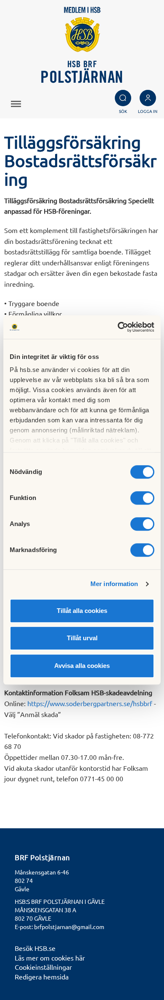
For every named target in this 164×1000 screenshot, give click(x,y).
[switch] (142, 498)
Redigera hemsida (42, 976)
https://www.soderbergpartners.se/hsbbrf (89, 703)
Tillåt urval (82, 637)
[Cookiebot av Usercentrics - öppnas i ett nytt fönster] (118, 327)
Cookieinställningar (43, 967)
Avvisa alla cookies (82, 665)
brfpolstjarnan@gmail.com (69, 926)
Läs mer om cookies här (50, 957)
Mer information (114, 583)
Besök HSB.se (35, 948)
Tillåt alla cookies (82, 610)
